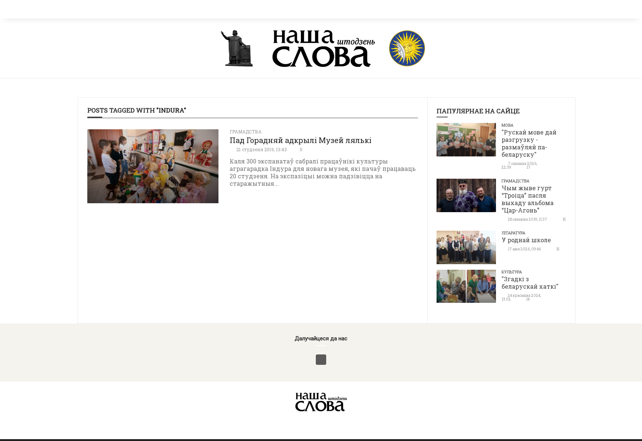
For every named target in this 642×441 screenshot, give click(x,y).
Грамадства (246, 131)
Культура (512, 272)
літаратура (513, 233)
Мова (507, 125)
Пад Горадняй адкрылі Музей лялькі (301, 140)
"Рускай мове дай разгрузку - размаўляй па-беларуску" (529, 143)
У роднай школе (526, 240)
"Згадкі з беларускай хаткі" (530, 282)
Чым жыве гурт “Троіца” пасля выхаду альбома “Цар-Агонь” (528, 199)
